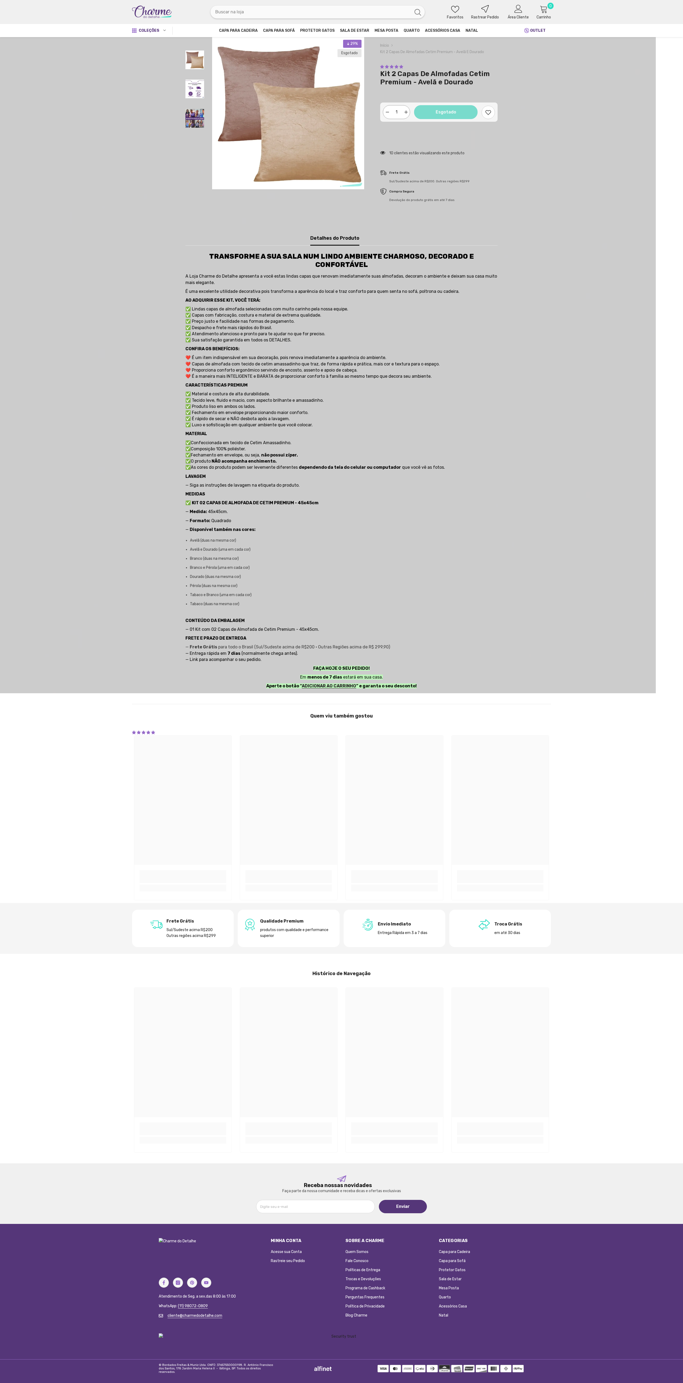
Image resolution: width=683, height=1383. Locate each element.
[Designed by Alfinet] (323, 1368)
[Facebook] (164, 1283)
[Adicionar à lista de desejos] (488, 112)
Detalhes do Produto (334, 238)
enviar (403, 1206)
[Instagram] (178, 1283)
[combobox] (311, 12)
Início (384, 45)
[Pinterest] (192, 1283)
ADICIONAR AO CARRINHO (329, 685)
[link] (183, 876)
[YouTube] (206, 1283)
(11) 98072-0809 (193, 1306)
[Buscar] (318, 12)
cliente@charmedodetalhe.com (195, 1315)
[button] (391, 67)
